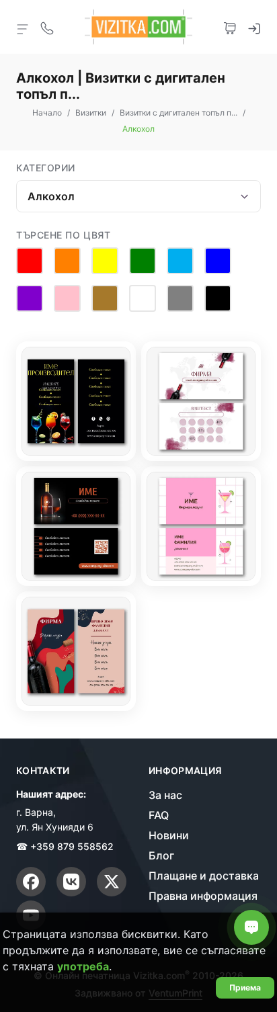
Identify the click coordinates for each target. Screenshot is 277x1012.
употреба (83, 966)
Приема (245, 987)
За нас (165, 795)
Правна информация (203, 895)
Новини (169, 835)
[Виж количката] (230, 27)
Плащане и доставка (204, 875)
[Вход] (254, 27)
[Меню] (23, 28)
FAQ (159, 815)
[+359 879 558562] (47, 27)
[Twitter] (111, 881)
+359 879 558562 (72, 846)
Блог (161, 855)
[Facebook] (31, 881)
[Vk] (71, 881)
